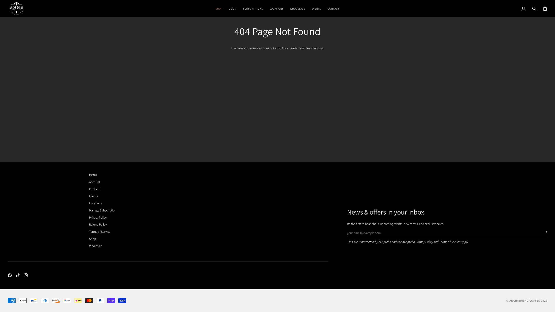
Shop (92, 239)
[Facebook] (10, 275)
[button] (219, 8)
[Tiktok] (18, 275)
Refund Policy (98, 224)
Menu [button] (93, 175)
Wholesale (95, 246)
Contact (94, 189)
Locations (95, 203)
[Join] (543, 232)
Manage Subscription (102, 210)
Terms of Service (449, 242)
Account (94, 182)
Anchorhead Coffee (524, 300)
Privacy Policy (424, 242)
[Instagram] (26, 275)
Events (93, 196)
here (292, 48)
